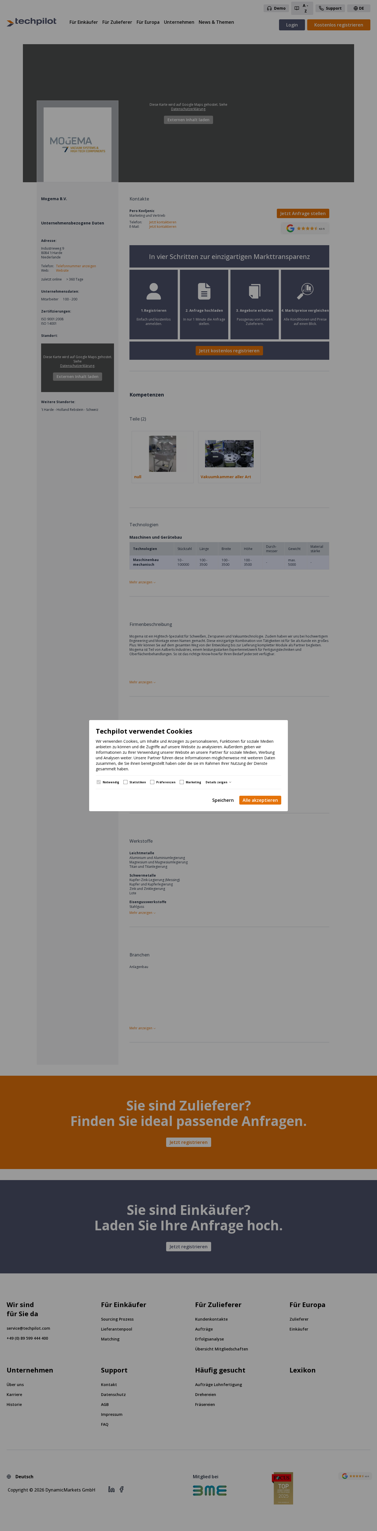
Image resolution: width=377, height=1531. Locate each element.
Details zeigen (216, 782)
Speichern (223, 800)
